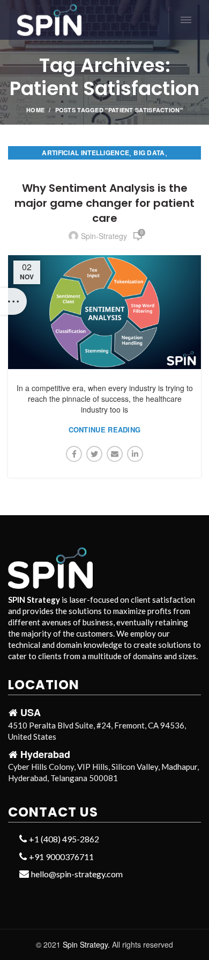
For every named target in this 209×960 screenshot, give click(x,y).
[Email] (115, 454)
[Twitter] (94, 454)
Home (35, 110)
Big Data (149, 152)
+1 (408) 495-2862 (63, 839)
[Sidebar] (13, 301)
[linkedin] (135, 454)
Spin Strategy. (86, 944)
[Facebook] (74, 454)
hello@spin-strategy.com (76, 874)
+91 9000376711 (60, 856)
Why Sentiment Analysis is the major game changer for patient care (104, 203)
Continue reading (105, 429)
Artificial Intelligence (85, 152)
